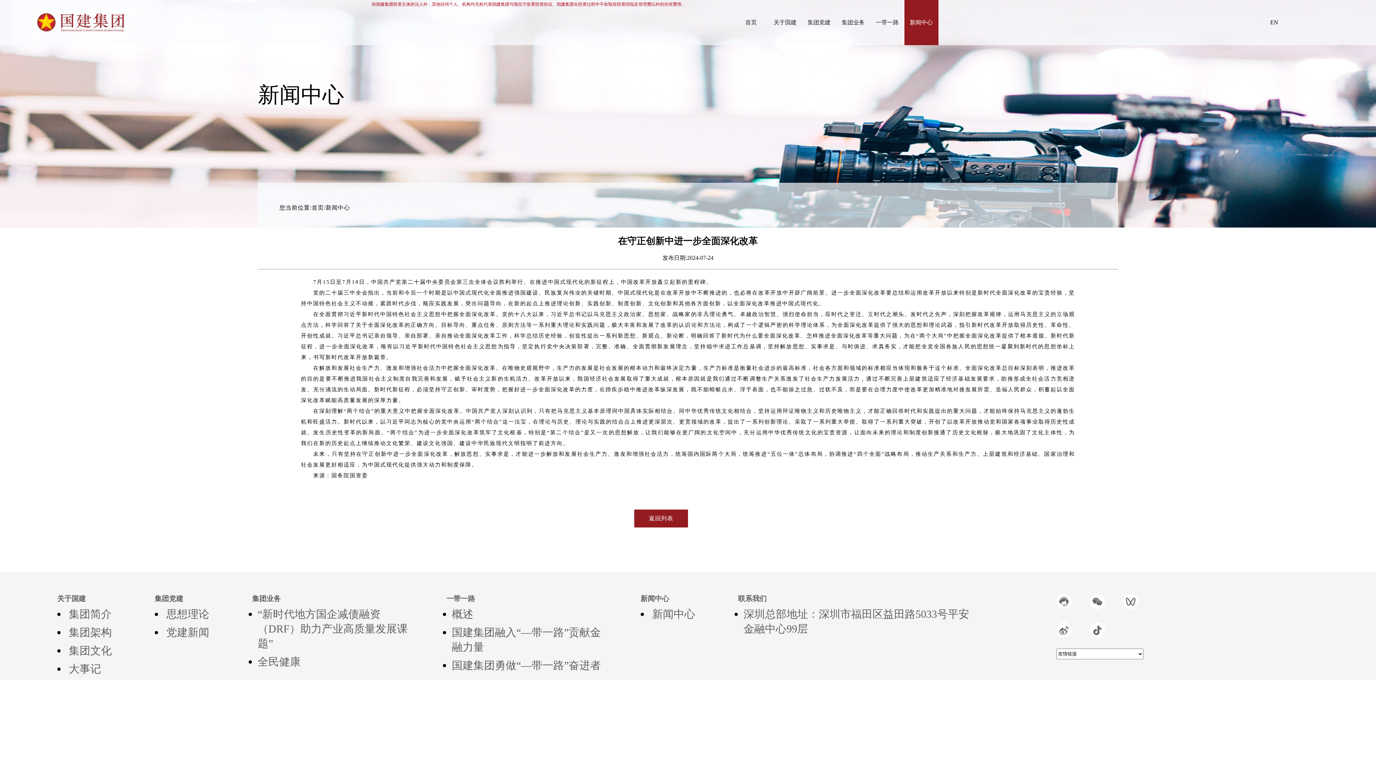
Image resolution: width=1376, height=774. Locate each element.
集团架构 (90, 632)
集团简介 (90, 614)
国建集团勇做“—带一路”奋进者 (526, 665)
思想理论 (187, 614)
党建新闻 (187, 632)
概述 (462, 614)
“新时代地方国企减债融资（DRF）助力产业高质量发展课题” (333, 628)
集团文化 (90, 650)
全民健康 (279, 662)
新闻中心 (673, 614)
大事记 (85, 669)
